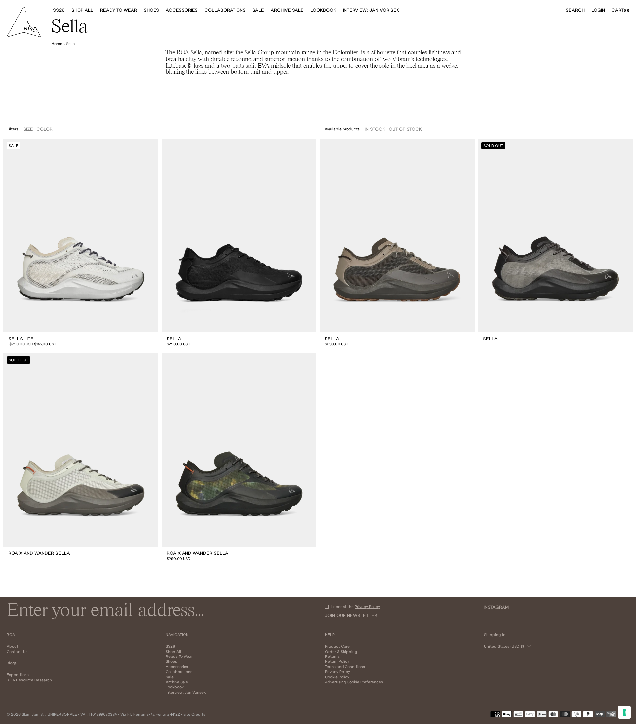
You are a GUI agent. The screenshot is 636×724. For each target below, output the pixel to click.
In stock (375, 129)
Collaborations (179, 671)
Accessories (177, 666)
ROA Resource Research (29, 680)
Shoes (171, 661)
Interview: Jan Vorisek (186, 692)
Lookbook (175, 687)
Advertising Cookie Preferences (354, 682)
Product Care (337, 646)
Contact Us (17, 651)
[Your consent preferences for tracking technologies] (624, 712)
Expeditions (18, 674)
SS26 (170, 646)
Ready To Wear (179, 656)
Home (57, 43)
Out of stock (405, 129)
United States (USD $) (504, 646)
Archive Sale (177, 682)
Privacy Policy (367, 606)
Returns (332, 656)
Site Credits (194, 714)
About (12, 646)
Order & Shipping (341, 651)
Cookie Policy (337, 677)
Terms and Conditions (345, 666)
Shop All (173, 651)
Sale (170, 677)
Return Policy (337, 661)
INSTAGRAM (496, 607)
